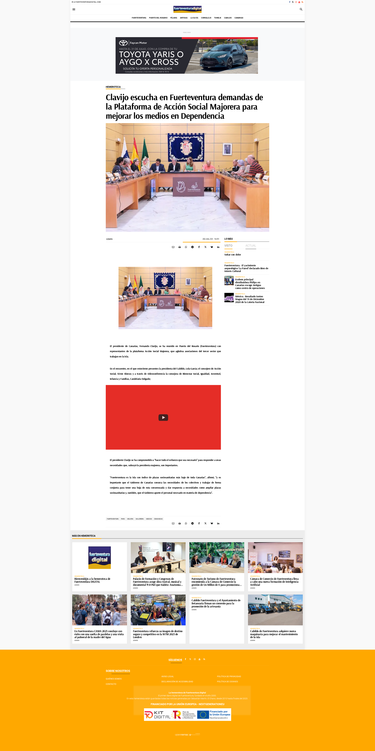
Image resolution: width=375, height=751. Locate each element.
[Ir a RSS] (302, 2)
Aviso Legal (167, 676)
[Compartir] (186, 247)
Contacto (111, 684)
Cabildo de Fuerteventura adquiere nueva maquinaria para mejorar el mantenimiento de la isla (274, 634)
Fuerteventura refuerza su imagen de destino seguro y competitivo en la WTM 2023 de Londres (158, 634)
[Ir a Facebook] (289, 2)
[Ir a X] (293, 2)
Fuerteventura (113, 519)
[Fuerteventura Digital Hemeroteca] (187, 9)
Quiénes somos (114, 679)
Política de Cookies (227, 681)
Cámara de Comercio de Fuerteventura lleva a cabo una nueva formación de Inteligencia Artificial (274, 582)
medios (149, 519)
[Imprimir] (179, 247)
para (123, 519)
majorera (140, 519)
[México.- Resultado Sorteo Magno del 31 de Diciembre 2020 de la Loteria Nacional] (229, 297)
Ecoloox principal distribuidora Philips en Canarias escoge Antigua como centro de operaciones (250, 284)
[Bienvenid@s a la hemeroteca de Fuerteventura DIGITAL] (99, 557)
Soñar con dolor (232, 254)
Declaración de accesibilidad (177, 681)
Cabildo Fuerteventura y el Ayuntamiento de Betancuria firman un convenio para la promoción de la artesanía (216, 603)
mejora (130, 519)
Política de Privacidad (229, 676)
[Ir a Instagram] (296, 2)
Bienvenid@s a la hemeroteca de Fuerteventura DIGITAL (92, 580)
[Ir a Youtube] (299, 2)
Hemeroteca (113, 87)
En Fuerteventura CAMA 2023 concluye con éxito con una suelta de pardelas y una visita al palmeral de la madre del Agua (99, 634)
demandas (158, 519)
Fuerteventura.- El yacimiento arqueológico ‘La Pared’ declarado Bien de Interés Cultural (246, 268)
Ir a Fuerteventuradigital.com (86, 2)
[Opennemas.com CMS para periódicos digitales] (187, 734)
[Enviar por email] (173, 247)
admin (109, 239)
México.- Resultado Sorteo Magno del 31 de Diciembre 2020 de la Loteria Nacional (249, 299)
